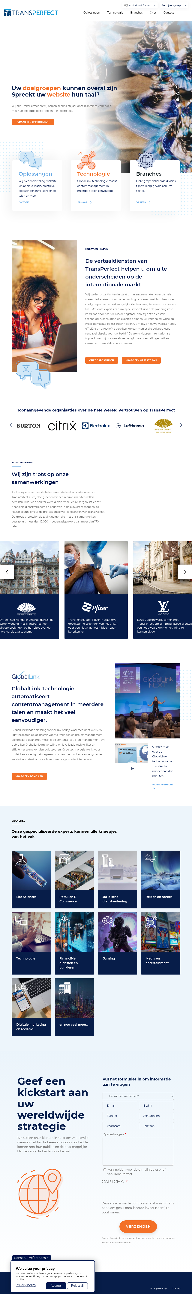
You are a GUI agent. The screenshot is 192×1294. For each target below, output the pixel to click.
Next (180, 425)
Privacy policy (26, 1285)
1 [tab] (177, 87)
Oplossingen (91, 12)
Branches (136, 12)
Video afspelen (162, 784)
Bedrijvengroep (171, 5)
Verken (141, 202)
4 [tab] (177, 106)
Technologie (115, 12)
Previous (12, 425)
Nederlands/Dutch (139, 5)
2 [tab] (177, 93)
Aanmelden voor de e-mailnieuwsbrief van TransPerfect (136, 1172)
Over (153, 12)
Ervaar (82, 202)
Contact (169, 12)
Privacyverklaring (158, 1288)
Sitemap (176, 1288)
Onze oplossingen (101, 360)
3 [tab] (177, 99)
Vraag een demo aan (29, 776)
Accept (56, 1285)
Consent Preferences (30, 1258)
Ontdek (24, 202)
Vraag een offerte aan (33, 122)
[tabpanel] (137, 97)
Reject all (77, 1285)
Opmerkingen (113, 1134)
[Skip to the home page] (31, 12)
